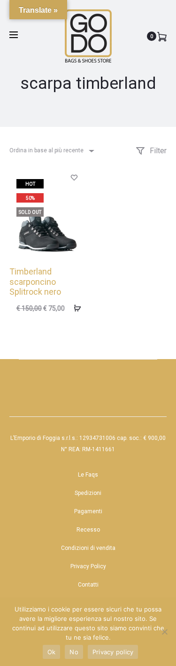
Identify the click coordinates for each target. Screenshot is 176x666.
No (73, 652)
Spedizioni (88, 493)
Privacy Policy (88, 566)
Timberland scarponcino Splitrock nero (35, 281)
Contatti (88, 584)
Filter (157, 150)
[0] (162, 36)
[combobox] (51, 151)
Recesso (88, 529)
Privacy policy (113, 652)
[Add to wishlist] (74, 177)
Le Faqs (88, 474)
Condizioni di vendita (88, 548)
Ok (51, 652)
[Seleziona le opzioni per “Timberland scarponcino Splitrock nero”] (74, 308)
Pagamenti (88, 511)
